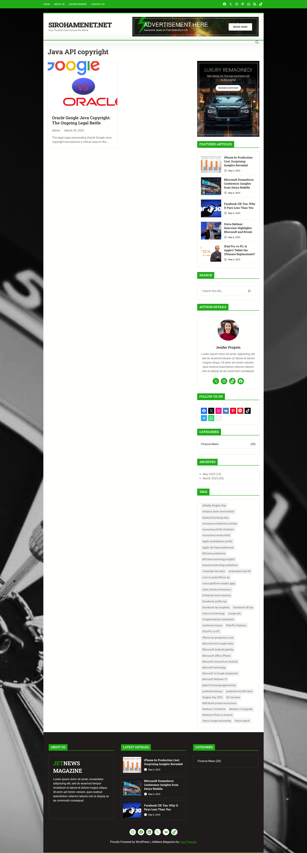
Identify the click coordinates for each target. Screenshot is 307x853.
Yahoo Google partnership (216, 720)
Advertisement (78, 4)
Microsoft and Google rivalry (217, 643)
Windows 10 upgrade (240, 709)
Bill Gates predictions (213, 553)
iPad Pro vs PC (211, 631)
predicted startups (212, 691)
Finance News (210, 444)
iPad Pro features (236, 625)
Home (46, 4)
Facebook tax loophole (216, 607)
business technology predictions (220, 565)
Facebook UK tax (243, 607)
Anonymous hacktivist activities (219, 523)
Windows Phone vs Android (217, 715)
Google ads (234, 613)
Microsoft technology (214, 667)
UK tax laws (233, 697)
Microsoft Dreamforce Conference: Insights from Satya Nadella (239, 183)
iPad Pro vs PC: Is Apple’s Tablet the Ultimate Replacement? (239, 250)
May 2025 (209, 474)
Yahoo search (242, 720)
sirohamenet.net (80, 24)
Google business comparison (218, 619)
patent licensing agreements (219, 685)
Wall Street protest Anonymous (219, 703)
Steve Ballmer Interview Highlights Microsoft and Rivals (238, 228)
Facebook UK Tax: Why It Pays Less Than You (239, 205)
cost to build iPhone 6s (216, 577)
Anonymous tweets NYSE (216, 535)
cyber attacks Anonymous (216, 589)
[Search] (249, 291)
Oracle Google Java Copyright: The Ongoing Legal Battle (81, 120)
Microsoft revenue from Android (219, 661)
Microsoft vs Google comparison (220, 673)
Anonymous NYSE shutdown (218, 529)
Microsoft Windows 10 (214, 679)
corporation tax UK (239, 571)
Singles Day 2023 (212, 697)
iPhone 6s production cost (218, 637)
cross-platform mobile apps (218, 583)
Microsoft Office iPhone (216, 655)
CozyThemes (188, 842)
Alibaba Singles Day (214, 505)
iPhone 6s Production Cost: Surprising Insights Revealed (238, 161)
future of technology (213, 613)
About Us (59, 4)
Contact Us (98, 4)
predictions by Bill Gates (239, 691)
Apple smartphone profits (217, 541)
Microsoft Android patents (218, 649)
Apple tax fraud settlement (218, 547)
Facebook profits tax (214, 601)
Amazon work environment (218, 511)
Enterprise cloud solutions (216, 595)
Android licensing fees (215, 517)
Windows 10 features (214, 709)
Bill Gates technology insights (218, 559)
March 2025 (210, 478)
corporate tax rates (213, 571)
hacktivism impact (212, 625)
